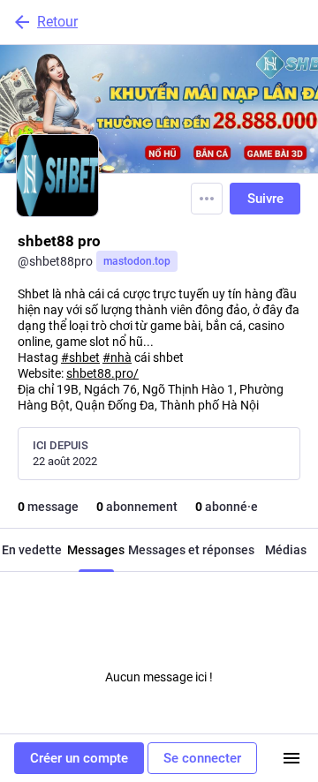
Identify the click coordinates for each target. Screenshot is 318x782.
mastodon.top (136, 261)
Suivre (265, 199)
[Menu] (207, 198)
